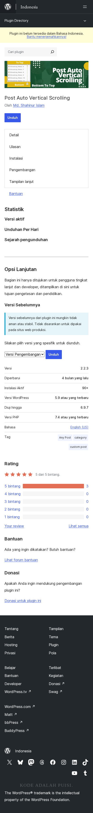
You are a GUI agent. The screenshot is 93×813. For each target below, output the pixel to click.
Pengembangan (22, 170)
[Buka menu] (86, 7)
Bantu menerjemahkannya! (46, 36)
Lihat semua (78, 526)
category (80, 437)
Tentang (11, 628)
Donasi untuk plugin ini (23, 600)
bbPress (14, 722)
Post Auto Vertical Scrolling (37, 98)
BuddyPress (17, 730)
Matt (11, 714)
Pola (52, 653)
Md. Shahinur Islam (28, 105)
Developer (13, 683)
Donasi (57, 683)
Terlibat (55, 667)
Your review (14, 526)
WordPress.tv (18, 691)
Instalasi (16, 158)
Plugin (53, 645)
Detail (14, 135)
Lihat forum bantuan (21, 560)
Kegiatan (56, 675)
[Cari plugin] (52, 51)
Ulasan (15, 146)
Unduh (12, 118)
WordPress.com (20, 706)
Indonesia (23, 751)
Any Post (65, 437)
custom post (78, 446)
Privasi (10, 653)
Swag (56, 691)
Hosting (11, 645)
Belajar (10, 667)
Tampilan (56, 628)
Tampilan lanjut (21, 181)
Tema (53, 637)
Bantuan (16, 193)
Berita (9, 637)
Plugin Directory (16, 20)
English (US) (79, 427)
